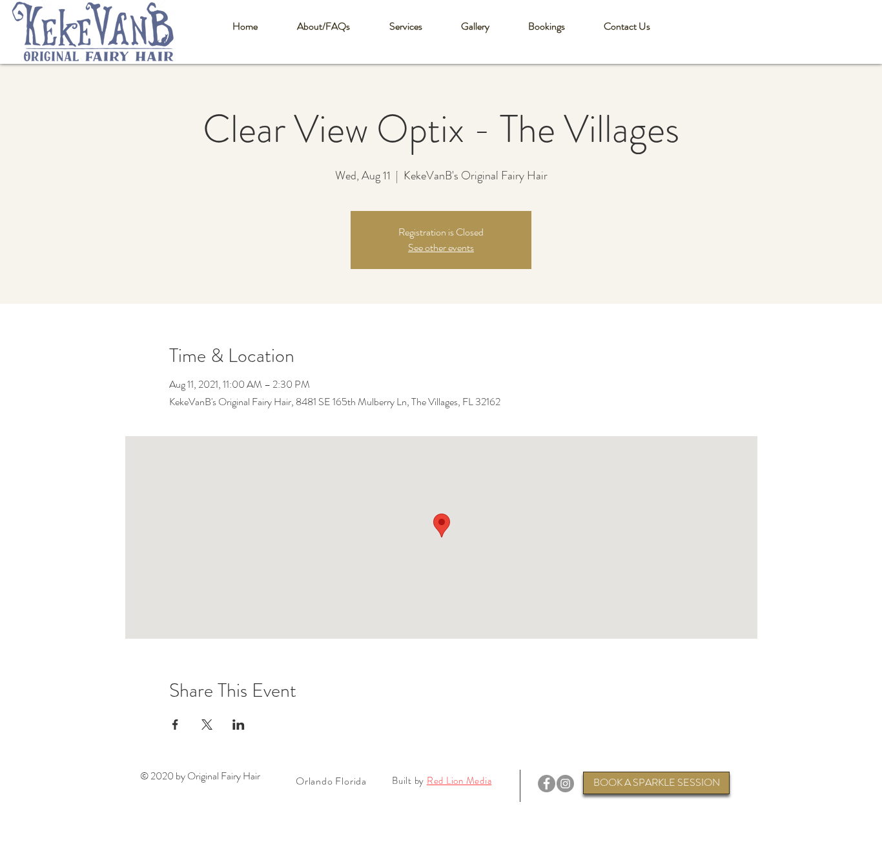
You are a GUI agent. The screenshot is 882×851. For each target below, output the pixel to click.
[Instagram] (565, 783)
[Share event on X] (207, 724)
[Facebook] (546, 783)
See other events (441, 247)
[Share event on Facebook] (175, 724)
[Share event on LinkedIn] (238, 724)
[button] (323, 26)
